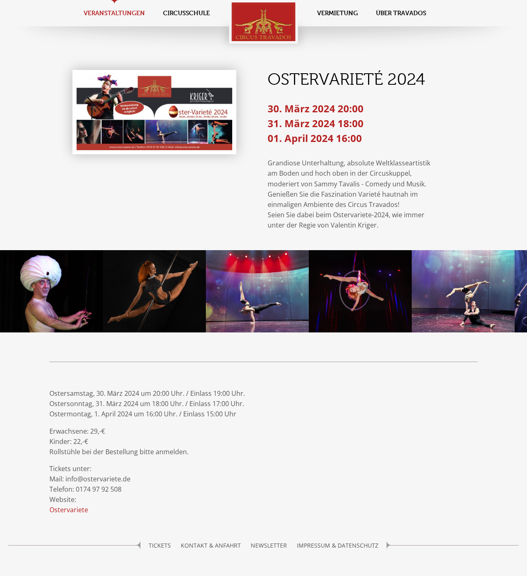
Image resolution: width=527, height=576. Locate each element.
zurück (10, 292)
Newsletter (269, 545)
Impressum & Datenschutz (337, 545)
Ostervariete (68, 509)
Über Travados (401, 13)
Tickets (160, 545)
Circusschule (186, 13)
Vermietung (337, 13)
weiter (516, 292)
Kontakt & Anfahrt (211, 545)
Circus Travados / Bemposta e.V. (263, 22)
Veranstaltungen (114, 13)
